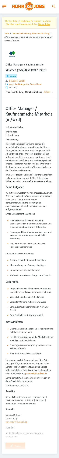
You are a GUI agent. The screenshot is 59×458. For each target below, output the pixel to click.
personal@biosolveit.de (36, 373)
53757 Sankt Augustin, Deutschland (25, 84)
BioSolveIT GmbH (17, 80)
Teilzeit (47, 92)
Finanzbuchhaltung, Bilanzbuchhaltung (31, 33)
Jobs (7, 33)
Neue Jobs (44, 24)
